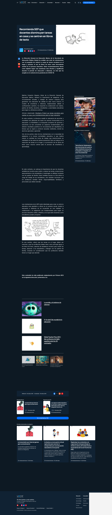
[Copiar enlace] (19, 66)
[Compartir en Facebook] (19, 58)
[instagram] (28, 51)
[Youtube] (18, 505)
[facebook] (32, 51)
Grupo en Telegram (20, 508)
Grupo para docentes (88, 2)
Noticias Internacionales (81, 99)
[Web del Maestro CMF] (21, 50)
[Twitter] (20, 505)
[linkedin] (30, 51)
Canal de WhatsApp (40, 508)
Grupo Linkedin (49, 508)
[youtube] (25, 51)
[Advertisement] (56, 14)
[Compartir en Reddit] (19, 64)
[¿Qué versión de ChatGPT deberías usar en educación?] (42, 359)
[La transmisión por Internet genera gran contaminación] (20, 407)
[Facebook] (24, 505)
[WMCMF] (26, 505)
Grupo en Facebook (30, 508)
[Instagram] (22, 505)
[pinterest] (34, 51)
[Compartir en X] (19, 61)
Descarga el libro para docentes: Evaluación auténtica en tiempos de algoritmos (56, 365)
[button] (17, 2)
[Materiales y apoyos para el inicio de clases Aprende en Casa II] (28, 359)
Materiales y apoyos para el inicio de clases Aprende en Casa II (27, 365)
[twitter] (27, 51)
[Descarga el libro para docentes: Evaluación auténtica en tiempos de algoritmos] (56, 359)
